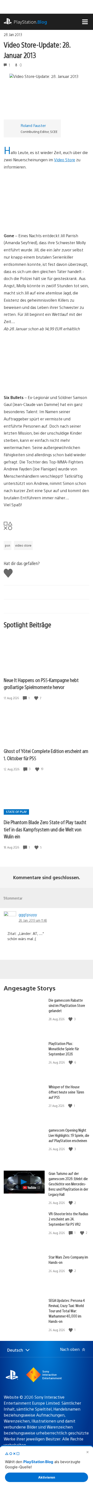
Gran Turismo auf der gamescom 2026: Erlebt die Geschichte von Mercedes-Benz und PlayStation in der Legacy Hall (68, 1184)
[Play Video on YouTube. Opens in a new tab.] (31, 1187)
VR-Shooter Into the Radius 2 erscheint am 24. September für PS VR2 (68, 1218)
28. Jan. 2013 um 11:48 (33, 920)
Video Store (64, 159)
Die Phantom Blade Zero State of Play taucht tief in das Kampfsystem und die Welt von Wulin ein (45, 829)
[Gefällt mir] (36, 698)
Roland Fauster (33, 125)
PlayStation (30, 22)
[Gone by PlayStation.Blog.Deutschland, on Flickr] (42, 218)
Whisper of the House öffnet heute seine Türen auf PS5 (66, 1091)
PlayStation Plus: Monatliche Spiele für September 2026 (64, 1048)
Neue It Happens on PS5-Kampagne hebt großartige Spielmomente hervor (41, 683)
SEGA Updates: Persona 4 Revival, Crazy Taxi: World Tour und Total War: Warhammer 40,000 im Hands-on (67, 1310)
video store (23, 545)
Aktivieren (46, 1477)
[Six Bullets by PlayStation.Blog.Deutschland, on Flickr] (42, 380)
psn (7, 545)
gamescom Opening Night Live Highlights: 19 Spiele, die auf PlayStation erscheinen (69, 1135)
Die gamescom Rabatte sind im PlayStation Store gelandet (67, 1005)
